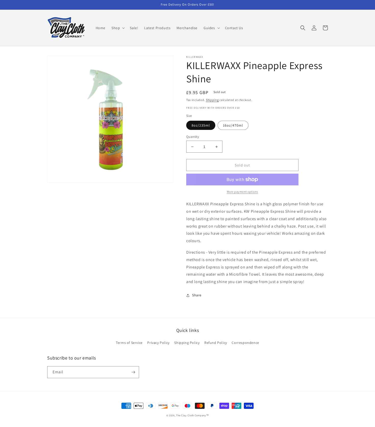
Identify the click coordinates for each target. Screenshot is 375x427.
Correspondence (245, 342)
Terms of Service (129, 342)
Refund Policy (215, 342)
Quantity (192, 136)
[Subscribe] (133, 372)
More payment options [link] (242, 192)
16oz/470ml (233, 125)
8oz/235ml (201, 125)
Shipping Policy (186, 342)
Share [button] (197, 295)
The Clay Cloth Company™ (192, 415)
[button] (117, 28)
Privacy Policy (158, 342)
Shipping (212, 100)
